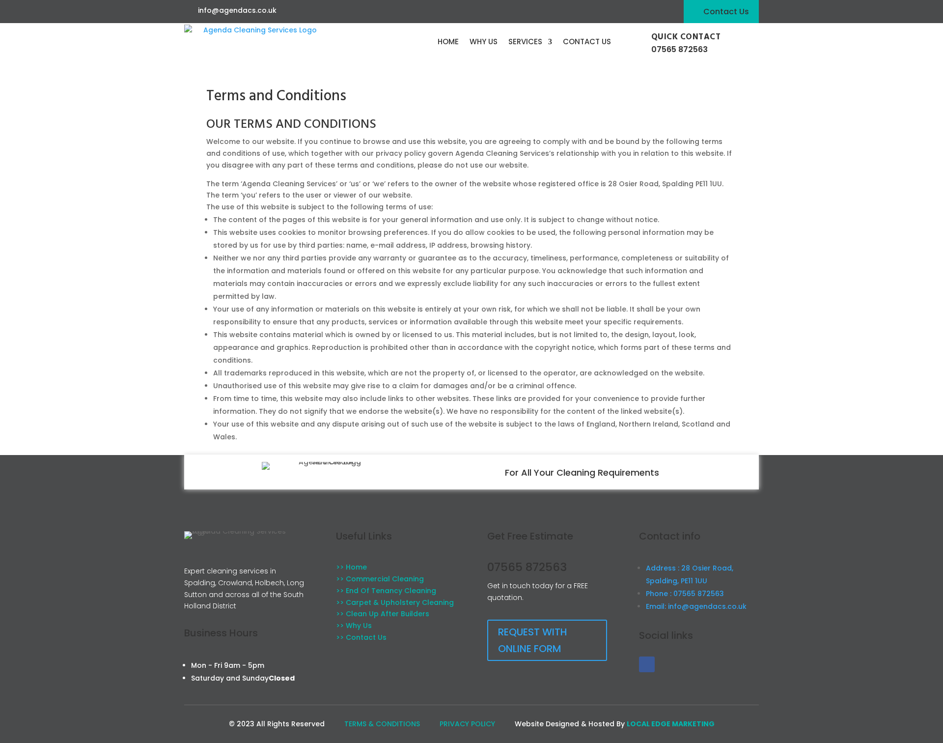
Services (525, 41)
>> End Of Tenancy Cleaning (386, 591)
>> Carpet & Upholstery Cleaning (395, 602)
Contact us (587, 41)
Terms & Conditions (382, 724)
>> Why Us (354, 625)
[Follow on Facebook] (647, 664)
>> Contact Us (361, 637)
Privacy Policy (467, 724)
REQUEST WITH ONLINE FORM (532, 640)
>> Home (351, 567)
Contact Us (726, 11)
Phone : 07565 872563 (685, 594)
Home (448, 41)
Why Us (484, 41)
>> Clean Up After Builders (382, 614)
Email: (696, 606)
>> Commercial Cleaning (380, 579)
